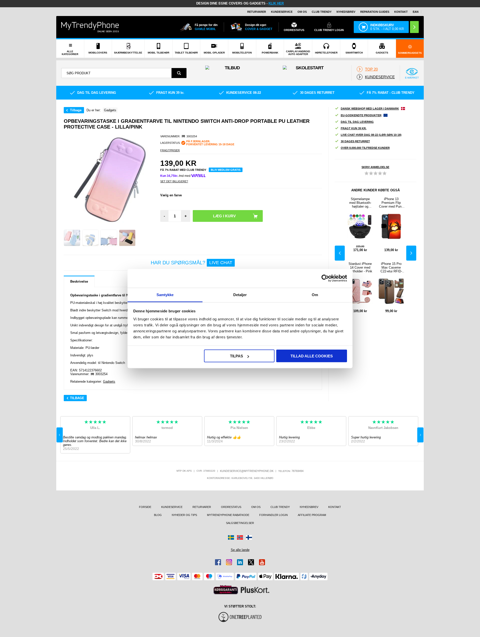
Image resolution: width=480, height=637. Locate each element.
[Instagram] (229, 562)
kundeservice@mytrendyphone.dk (247, 470)
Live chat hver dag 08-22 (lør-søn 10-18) (371, 134)
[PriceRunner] (225, 589)
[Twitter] (251, 562)
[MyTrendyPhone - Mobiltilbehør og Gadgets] (90, 27)
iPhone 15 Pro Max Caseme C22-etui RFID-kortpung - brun (391, 267)
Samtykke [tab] (165, 294)
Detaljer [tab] (240, 294)
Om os (302, 11)
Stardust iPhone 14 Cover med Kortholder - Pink (360, 267)
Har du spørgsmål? (191, 262)
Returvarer (256, 11)
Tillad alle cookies (311, 356)
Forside (145, 506)
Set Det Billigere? (174, 181)
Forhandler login (273, 514)
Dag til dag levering (357, 121)
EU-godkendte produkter (361, 115)
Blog (158, 514)
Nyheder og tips (184, 514)
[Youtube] (262, 562)
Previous (340, 253)
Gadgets (109, 381)
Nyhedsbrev (345, 11)
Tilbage (76, 110)
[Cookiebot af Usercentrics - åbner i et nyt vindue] (325, 278)
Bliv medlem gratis (225, 169)
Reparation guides (374, 11)
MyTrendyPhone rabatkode (228, 514)
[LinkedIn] (240, 562)
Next (411, 253)
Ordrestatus (231, 506)
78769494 (298, 470)
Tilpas (236, 356)
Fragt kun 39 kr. (353, 128)
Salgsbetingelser (240, 522)
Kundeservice (281, 11)
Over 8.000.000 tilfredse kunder (365, 147)
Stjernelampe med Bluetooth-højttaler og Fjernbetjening (360, 202)
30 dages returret (355, 141)
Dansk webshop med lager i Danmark (370, 108)
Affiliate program (312, 514)
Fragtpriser (170, 150)
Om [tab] (315, 294)
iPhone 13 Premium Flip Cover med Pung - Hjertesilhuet (391, 202)
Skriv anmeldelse (375, 167)
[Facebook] (218, 562)
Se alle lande (240, 550)
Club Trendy (322, 11)
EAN (415, 11)
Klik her (276, 3)
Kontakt (401, 11)
